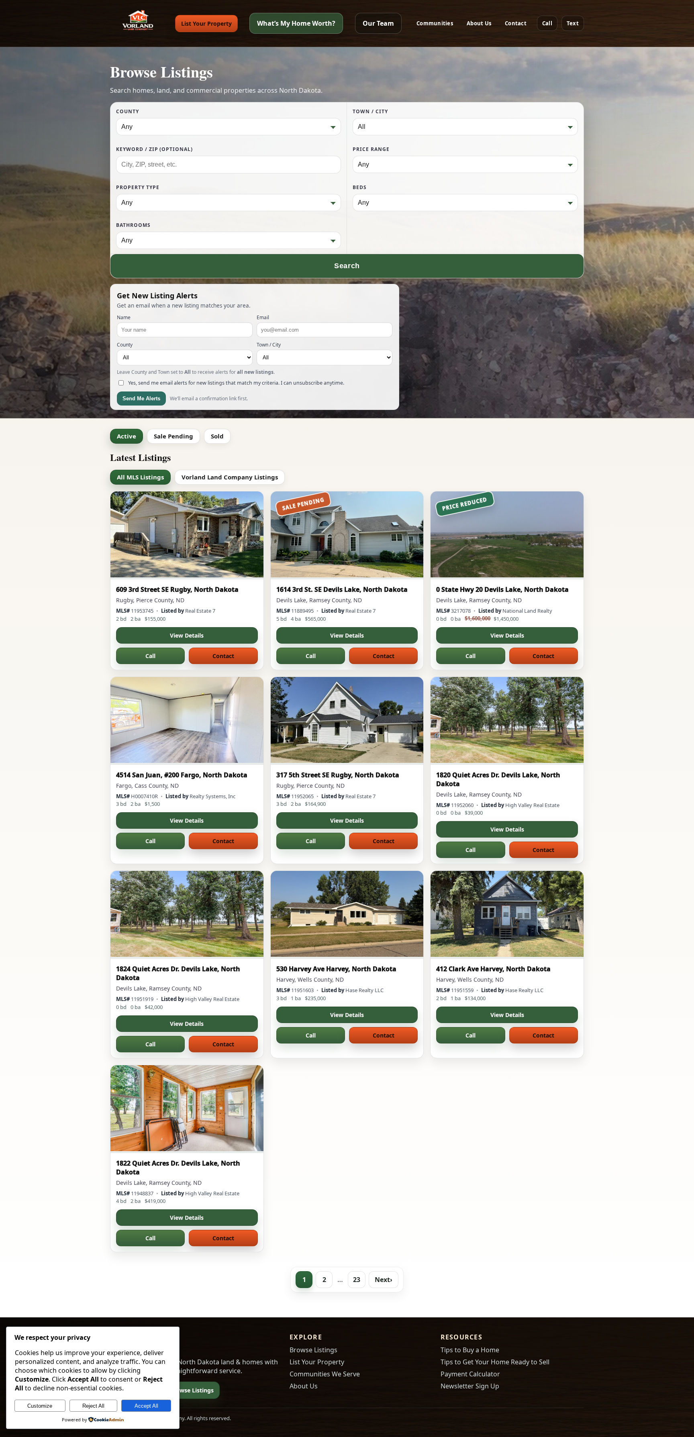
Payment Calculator (470, 1374)
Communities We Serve (325, 1374)
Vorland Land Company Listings (230, 477)
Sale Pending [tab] (173, 436)
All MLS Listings (140, 477)
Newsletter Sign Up (470, 1386)
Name (124, 317)
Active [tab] (126, 436)
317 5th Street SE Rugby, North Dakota (337, 774)
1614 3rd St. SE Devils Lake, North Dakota (342, 589)
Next (383, 1279)
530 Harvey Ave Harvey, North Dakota (336, 968)
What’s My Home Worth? (296, 23)
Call (547, 23)
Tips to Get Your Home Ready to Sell (495, 1362)
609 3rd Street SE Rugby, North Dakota (177, 589)
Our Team (378, 23)
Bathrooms (133, 225)
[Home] (136, 23)
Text (573, 23)
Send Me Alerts (141, 398)
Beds (360, 187)
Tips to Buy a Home (470, 1349)
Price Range (371, 149)
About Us (479, 23)
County (127, 111)
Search (346, 266)
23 (356, 1279)
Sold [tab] (217, 436)
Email (263, 317)
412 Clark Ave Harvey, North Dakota (493, 968)
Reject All (93, 1406)
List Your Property (206, 23)
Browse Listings (192, 1390)
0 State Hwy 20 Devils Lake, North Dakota (502, 589)
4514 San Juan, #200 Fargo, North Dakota (181, 774)
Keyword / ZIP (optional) (154, 149)
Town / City (370, 111)
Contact (516, 23)
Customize (39, 1406)
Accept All (146, 1406)
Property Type (137, 187)
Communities (434, 23)
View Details (187, 635)
